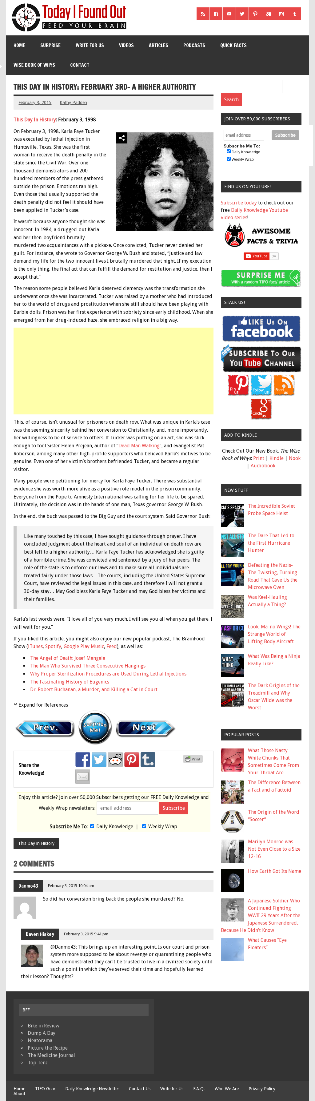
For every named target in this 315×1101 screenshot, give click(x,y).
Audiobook (263, 466)
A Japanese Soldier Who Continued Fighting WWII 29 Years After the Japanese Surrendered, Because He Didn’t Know (260, 915)
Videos (126, 45)
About (19, 1093)
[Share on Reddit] (115, 759)
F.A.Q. (199, 1089)
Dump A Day (41, 1033)
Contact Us (139, 1089)
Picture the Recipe (48, 1048)
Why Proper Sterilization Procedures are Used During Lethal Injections (108, 674)
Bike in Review (43, 1026)
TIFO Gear (45, 1089)
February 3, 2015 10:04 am (71, 885)
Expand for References (43, 705)
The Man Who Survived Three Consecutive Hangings (88, 666)
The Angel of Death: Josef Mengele (67, 658)
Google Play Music (84, 646)
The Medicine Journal (51, 1055)
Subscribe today (239, 203)
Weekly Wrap (162, 826)
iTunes (35, 646)
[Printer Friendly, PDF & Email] (194, 761)
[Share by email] (82, 776)
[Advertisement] (114, 371)
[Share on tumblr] (148, 759)
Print (258, 458)
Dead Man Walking (139, 446)
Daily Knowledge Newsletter (92, 1089)
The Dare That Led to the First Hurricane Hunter (271, 543)
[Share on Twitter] (99, 759)
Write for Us (90, 45)
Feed (111, 646)
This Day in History (36, 843)
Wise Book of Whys (34, 65)
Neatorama (40, 1040)
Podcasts (194, 45)
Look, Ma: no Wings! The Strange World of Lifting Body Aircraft (274, 634)
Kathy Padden (73, 102)
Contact (79, 65)
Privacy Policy (262, 1089)
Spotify (53, 646)
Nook (295, 458)
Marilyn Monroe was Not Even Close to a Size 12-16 (274, 849)
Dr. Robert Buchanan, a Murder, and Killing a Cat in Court (94, 689)
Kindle (276, 458)
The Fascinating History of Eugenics (69, 682)
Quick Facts (233, 45)
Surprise (50, 45)
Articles (158, 45)
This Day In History (35, 120)
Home (19, 45)
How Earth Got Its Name (274, 871)
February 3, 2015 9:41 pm (86, 934)
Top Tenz (38, 1063)
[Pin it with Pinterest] (131, 759)
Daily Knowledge (114, 826)
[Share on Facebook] (82, 759)
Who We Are (227, 1089)
